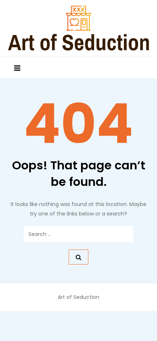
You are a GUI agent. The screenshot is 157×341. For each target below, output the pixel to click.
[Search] (78, 257)
